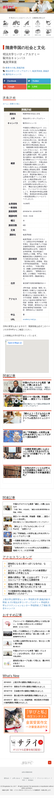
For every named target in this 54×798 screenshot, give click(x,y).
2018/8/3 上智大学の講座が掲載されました (22, 682)
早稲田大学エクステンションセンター (26, 604)
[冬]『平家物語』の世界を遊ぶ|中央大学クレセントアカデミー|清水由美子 (37, 434)
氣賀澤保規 (37, 70)
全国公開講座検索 (27, 772)
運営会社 (6, 778)
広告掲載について (28, 778)
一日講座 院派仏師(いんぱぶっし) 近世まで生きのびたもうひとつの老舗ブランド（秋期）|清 (36, 452)
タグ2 (10, 602)
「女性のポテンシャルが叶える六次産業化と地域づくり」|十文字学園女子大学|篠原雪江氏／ (37, 471)
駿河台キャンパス (14, 74)
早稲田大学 (33, 599)
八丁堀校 (43, 605)
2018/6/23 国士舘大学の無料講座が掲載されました (25, 695)
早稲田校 (34, 605)
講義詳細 (20, 67)
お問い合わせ (16, 778)
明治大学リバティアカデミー (18, 70)
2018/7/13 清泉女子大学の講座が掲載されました (24, 686)
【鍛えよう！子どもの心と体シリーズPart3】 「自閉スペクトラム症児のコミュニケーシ (36, 417)
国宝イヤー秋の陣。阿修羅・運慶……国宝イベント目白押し (36, 399)
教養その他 (10, 67)
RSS (23, 780)
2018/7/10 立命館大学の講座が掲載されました (23, 691)
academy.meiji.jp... (30, 319)
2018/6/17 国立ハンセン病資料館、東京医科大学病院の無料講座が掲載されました (26, 701)
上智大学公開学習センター (15, 599)
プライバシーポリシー (43, 778)
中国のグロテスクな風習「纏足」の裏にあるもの (36, 383)
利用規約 (30, 780)
